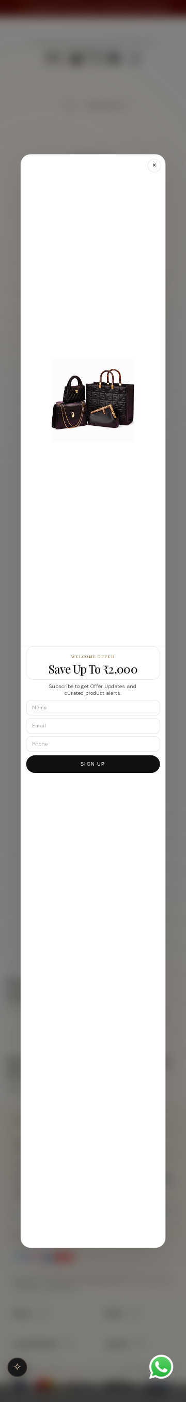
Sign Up (93, 764)
